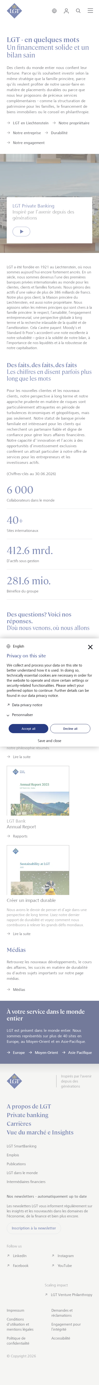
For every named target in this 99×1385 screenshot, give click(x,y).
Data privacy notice (27, 705)
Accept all (28, 728)
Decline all (70, 728)
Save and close (49, 741)
